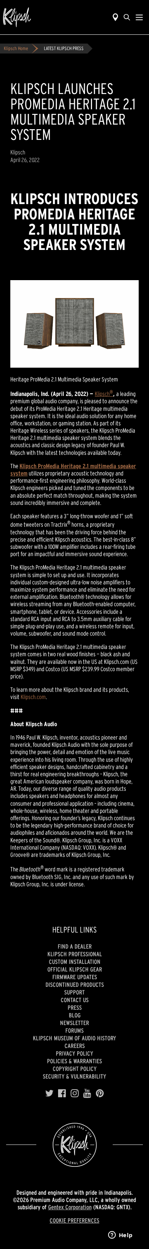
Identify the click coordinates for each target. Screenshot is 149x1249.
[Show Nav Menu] (139, 17)
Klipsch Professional (74, 954)
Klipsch (104, 393)
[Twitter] (49, 1093)
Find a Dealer (75, 946)
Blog (75, 1015)
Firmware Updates (74, 976)
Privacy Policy (74, 1053)
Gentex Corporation (70, 1207)
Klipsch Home (16, 48)
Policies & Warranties (74, 1061)
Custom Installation (74, 961)
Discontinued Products (74, 984)
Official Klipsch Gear (74, 969)
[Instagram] (75, 1093)
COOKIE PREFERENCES (74, 1220)
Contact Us (75, 999)
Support (74, 992)
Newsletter (74, 1022)
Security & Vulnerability (74, 1076)
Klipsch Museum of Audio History (74, 1038)
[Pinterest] (100, 1093)
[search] (127, 17)
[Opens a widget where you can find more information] (120, 1235)
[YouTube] (87, 1093)
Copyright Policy (75, 1068)
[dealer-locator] (115, 17)
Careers (75, 1045)
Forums (74, 1030)
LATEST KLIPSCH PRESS (64, 48)
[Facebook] (62, 1093)
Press (75, 1007)
